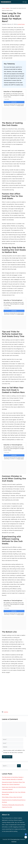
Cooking (7, 8)
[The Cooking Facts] (6, 2)
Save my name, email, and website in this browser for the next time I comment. (14, 751)
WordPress (13, 841)
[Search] (19, 765)
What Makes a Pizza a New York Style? (12, 797)
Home (3, 8)
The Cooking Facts (15, 839)
